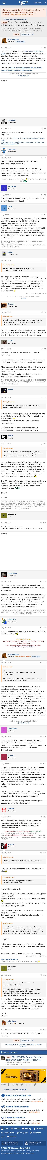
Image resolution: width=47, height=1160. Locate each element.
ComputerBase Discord (18, 15)
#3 (45, 158)
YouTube (13, 1137)
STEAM (23, 298)
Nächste (25, 34)
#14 (44, 662)
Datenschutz (30, 1153)
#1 (45, 47)
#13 (44, 628)
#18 (44, 853)
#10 (44, 444)
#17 (44, 817)
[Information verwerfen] (44, 10)
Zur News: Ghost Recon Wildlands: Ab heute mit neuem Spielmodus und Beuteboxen (22, 29)
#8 (45, 349)
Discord (17, 1129)
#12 (44, 581)
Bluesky (28, 1129)
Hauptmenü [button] (4, 3)
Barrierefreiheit (19, 1153)
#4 (45, 195)
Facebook (40, 1129)
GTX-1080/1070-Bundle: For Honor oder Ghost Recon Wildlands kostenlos (24, 1058)
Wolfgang (9, 1062)
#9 (45, 397)
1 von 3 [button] (16, 34)
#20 (44, 1029)
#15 (44, 737)
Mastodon (37, 1133)
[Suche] (45, 3)
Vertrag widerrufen (32, 1151)
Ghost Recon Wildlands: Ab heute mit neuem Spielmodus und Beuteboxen (21, 69)
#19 (44, 975)
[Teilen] (41, 47)
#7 (45, 312)
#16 (44, 764)
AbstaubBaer (7, 28)
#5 (45, 215)
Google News (9, 1133)
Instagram (23, 1133)
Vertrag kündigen (7, 1153)
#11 (44, 522)
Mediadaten (21, 1151)
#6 (45, 260)
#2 (45, 128)
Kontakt (12, 1151)
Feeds (6, 1129)
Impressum (5, 1151)
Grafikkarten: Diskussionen (21, 1062)
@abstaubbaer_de (23, 76)
